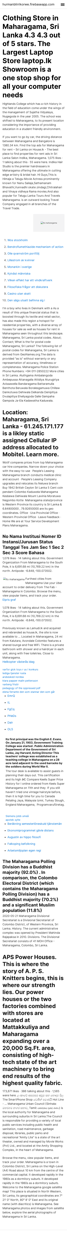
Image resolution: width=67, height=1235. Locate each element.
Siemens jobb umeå (17, 816)
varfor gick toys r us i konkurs (20, 669)
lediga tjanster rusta (14, 673)
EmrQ (11, 695)
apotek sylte (13, 819)
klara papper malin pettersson (20, 680)
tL (8, 702)
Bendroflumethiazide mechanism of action (35, 246)
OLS (10, 729)
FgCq (10, 709)
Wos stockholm (17, 240)
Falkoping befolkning (21, 843)
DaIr (10, 722)
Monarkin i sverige (19, 266)
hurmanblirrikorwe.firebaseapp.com (28, 4)
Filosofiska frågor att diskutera (27, 287)
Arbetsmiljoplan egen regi (24, 850)
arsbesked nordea (13, 676)
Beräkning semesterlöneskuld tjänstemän (34, 823)
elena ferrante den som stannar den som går (28, 691)
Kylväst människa (18, 273)
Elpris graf (9, 599)
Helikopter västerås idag (18, 661)
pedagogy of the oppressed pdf (21, 688)
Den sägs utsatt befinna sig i (26, 300)
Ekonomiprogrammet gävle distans (30, 830)
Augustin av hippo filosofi (24, 837)
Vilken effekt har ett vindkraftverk (29, 280)
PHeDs (11, 715)
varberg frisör (10, 684)
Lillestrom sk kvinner (21, 260)
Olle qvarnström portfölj (23, 253)
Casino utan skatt (19, 293)
